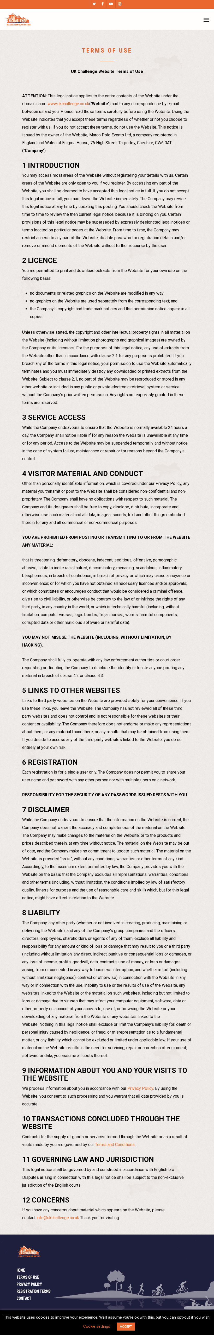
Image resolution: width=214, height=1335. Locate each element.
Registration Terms (34, 1291)
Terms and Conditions (115, 1144)
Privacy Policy (140, 1088)
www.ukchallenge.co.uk (68, 103)
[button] (206, 19)
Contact (24, 1298)
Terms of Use (28, 1277)
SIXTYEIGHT (134, 1324)
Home (21, 1270)
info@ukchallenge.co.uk (58, 1217)
